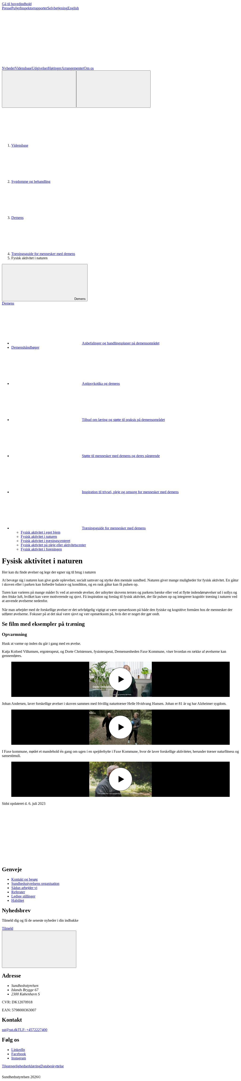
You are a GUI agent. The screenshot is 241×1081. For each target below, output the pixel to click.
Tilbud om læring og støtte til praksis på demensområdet (123, 420)
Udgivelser (40, 68)
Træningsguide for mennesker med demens (43, 254)
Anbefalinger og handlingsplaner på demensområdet (120, 343)
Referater (18, 892)
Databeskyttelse (52, 1066)
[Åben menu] (113, 89)
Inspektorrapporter (33, 8)
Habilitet (17, 900)
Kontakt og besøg (24, 879)
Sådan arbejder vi (24, 888)
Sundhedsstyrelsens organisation (35, 884)
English (73, 8)
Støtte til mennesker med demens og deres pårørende (121, 456)
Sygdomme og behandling (30, 181)
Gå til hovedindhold (17, 4)
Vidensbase (23, 68)
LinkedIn (18, 1050)
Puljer (15, 8)
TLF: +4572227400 (32, 1030)
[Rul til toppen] (39, 949)
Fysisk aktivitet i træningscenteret (45, 541)
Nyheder (8, 68)
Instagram (18, 1058)
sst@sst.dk (10, 1030)
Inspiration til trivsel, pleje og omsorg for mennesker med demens (130, 492)
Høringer (54, 68)
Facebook (18, 1054)
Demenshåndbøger (25, 347)
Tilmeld (7, 928)
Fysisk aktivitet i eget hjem (40, 532)
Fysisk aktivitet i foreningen (41, 549)
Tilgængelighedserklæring (21, 1066)
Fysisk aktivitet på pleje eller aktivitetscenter (53, 545)
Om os (89, 68)
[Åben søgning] (39, 89)
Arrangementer (72, 68)
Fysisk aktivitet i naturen (39, 537)
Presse (6, 8)
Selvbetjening (57, 8)
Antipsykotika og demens (101, 384)
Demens (17, 218)
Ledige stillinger (23, 896)
